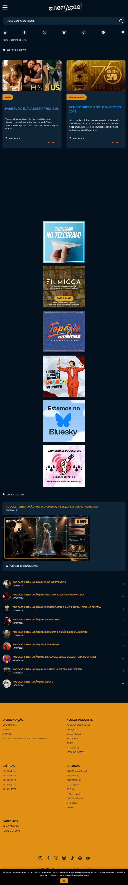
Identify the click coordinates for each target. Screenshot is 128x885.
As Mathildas (73, 733)
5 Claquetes (9, 789)
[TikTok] (83, 32)
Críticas (8, 766)
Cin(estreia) (72, 775)
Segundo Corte (75, 752)
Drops (70, 742)
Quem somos (9, 724)
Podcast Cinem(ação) (78, 724)
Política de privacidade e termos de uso (24, 738)
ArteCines (71, 802)
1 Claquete (8, 770)
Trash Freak (73, 793)
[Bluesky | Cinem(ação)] (64, 420)
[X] (44, 32)
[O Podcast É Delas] (64, 465)
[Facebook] (24, 32)
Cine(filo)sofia (74, 798)
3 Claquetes (9, 779)
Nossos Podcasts (79, 720)
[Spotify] (103, 32)
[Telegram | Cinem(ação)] (64, 241)
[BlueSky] (64, 32)
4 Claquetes (9, 784)
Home (5, 39)
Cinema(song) (73, 779)
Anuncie (6, 733)
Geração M (72, 729)
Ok (64, 881)
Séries (69, 807)
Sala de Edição (10, 826)
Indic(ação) (72, 747)
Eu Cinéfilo (72, 784)
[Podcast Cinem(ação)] (64, 375)
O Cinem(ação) (13, 720)
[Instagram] (5, 32)
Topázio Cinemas (11, 830)
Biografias (72, 738)
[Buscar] (121, 21)
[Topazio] (64, 331)
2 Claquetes (9, 775)
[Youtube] (123, 32)
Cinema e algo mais (76, 770)
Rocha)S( (71, 789)
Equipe (6, 729)
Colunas (73, 766)
